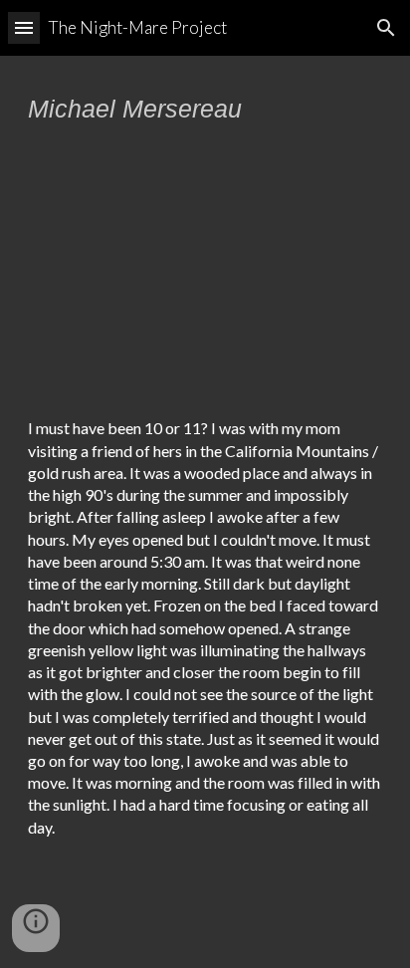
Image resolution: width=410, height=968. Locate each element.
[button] (24, 27)
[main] (205, 108)
